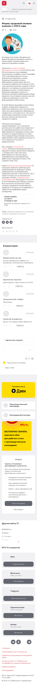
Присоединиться (18, 598)
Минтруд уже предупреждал (19, 166)
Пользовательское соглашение (14, 652)
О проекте (6, 648)
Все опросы (18, 509)
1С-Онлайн (6, 536)
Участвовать (18, 581)
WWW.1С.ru (7, 529)
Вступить (18, 615)
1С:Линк (5, 533)
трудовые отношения (17, 214)
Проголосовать (18, 503)
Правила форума (8, 667)
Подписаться (18, 564)
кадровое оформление (16, 212)
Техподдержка (8, 670)
